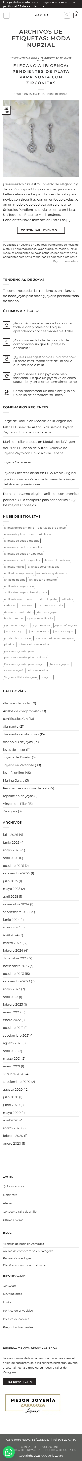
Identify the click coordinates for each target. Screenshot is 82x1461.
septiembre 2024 (16, 912)
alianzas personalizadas (43, 566)
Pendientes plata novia (62, 256)
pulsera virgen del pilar (19, 651)
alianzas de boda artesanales (23, 547)
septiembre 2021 (16, 1035)
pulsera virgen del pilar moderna (25, 657)
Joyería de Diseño (17, 757)
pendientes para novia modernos (24, 256)
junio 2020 (11, 1105)
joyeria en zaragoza (16, 625)
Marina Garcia (13, 780)
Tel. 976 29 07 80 (64, 1439)
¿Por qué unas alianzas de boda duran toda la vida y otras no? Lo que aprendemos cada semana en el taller (43, 327)
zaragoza (46, 677)
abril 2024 (11, 935)
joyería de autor (39, 631)
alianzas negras (14, 566)
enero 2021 (11, 1066)
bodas (32, 248)
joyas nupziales (47, 248)
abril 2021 (10, 1051)
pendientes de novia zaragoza (54, 638)
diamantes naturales (50, 605)
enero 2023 (12, 1012)
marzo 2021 (12, 1058)
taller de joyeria (60, 664)
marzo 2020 (12, 1128)
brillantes (67, 599)
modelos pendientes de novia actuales (28, 252)
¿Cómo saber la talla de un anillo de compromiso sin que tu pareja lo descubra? (41, 344)
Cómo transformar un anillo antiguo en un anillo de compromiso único (44, 393)
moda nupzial (68, 248)
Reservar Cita (19, 1381)
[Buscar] (67, 15)
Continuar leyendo (41, 230)
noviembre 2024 (16, 904)
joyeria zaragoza (14, 631)
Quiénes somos (13, 1186)
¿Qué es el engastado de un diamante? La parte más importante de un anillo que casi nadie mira (44, 361)
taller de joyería (14, 670)
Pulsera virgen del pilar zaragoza (25, 664)
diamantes (26, 605)
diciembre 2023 (15, 958)
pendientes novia (65, 252)
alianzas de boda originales (22, 560)
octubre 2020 (13, 1074)
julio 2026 (10, 835)
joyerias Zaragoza (66, 625)
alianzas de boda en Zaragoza (23, 553)
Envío (7, 1302)
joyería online (13, 773)
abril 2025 (10, 896)
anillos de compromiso (19, 586)
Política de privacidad (18, 1310)
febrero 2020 (13, 1136)
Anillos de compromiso (21, 711)
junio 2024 (11, 920)
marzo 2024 (12, 943)
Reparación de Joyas (17, 1258)
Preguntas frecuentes (18, 1327)
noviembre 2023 (16, 966)
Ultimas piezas (13, 1220)
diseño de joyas (47, 612)
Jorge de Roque (57, 94)
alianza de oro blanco (52, 527)
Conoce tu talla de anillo (20, 1211)
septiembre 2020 (16, 1082)
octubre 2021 (13, 1028)
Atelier (7, 1203)
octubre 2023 (13, 974)
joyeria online (42, 625)
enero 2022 (12, 1020)
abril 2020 (11, 1120)
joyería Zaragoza (63, 631)
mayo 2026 (11, 850)
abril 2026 (10, 858)
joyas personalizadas (40, 618)
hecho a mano (13, 618)
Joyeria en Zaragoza (24, 58)
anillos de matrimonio (18, 599)
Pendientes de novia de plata (54, 59)
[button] (6, 15)
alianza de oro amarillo (19, 527)
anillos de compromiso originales (25, 592)
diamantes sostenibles (18, 612)
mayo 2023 (11, 989)
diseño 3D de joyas (18, 742)
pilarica (9, 644)
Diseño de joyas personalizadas (24, 1265)
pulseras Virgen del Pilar (33, 644)
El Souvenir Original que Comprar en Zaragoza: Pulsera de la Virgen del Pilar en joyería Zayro (39, 478)
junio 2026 (11, 842)
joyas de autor (14, 750)
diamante (11, 726)
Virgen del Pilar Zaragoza (20, 677)
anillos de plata (47, 599)
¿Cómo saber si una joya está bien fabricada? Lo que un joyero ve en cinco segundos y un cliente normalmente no (45, 378)
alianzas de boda (40, 534)
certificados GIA (15, 719)
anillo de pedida (14, 579)
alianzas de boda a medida (21, 540)
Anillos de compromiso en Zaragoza (28, 1251)
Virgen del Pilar (38, 670)
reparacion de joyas (18, 796)
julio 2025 (10, 881)
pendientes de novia (17, 638)
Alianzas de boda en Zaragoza (23, 1244)
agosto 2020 (13, 1089)
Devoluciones (12, 1294)
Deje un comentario (66, 261)
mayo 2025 (11, 889)
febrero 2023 (13, 1004)
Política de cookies (16, 1319)
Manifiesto (10, 1195)
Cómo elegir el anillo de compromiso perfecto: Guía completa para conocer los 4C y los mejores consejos (41, 499)
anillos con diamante (43, 579)
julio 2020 (10, 1097)
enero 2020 (12, 1143)
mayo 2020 (12, 1113)
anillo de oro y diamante (52, 573)
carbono (9, 605)
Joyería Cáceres (15, 462)
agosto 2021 (12, 1043)
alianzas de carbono (57, 560)
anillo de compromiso (18, 573)
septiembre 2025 (16, 873)
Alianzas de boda (16, 703)
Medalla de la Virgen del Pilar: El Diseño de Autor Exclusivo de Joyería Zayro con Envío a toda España (38, 426)
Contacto (9, 1285)
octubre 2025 (13, 866)
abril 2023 (10, 997)
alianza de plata (14, 534)
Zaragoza (10, 811)
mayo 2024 (12, 927)
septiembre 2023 (16, 981)
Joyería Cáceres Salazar (21, 473)
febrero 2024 (13, 950)
